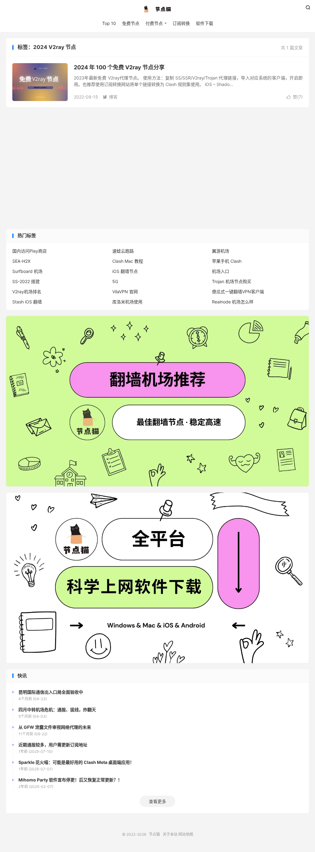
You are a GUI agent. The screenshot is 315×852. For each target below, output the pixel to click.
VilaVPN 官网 (125, 291)
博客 (110, 96)
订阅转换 (181, 23)
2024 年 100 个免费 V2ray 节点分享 (119, 67)
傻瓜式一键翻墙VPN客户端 (238, 291)
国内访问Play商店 (29, 251)
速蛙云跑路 (123, 251)
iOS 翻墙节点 (125, 271)
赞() (295, 96)
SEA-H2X (21, 261)
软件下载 (204, 23)
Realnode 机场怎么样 (232, 301)
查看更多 (157, 801)
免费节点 (130, 23)
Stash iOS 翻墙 (27, 301)
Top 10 (109, 23)
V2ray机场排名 (26, 291)
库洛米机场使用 (127, 301)
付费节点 (154, 23)
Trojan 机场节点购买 (231, 281)
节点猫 (157, 9)
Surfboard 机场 (27, 271)
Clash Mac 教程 (127, 261)
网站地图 (185, 834)
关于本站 (170, 834)
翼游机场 (220, 251)
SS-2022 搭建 (26, 281)
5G (115, 281)
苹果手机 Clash (226, 261)
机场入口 (220, 271)
